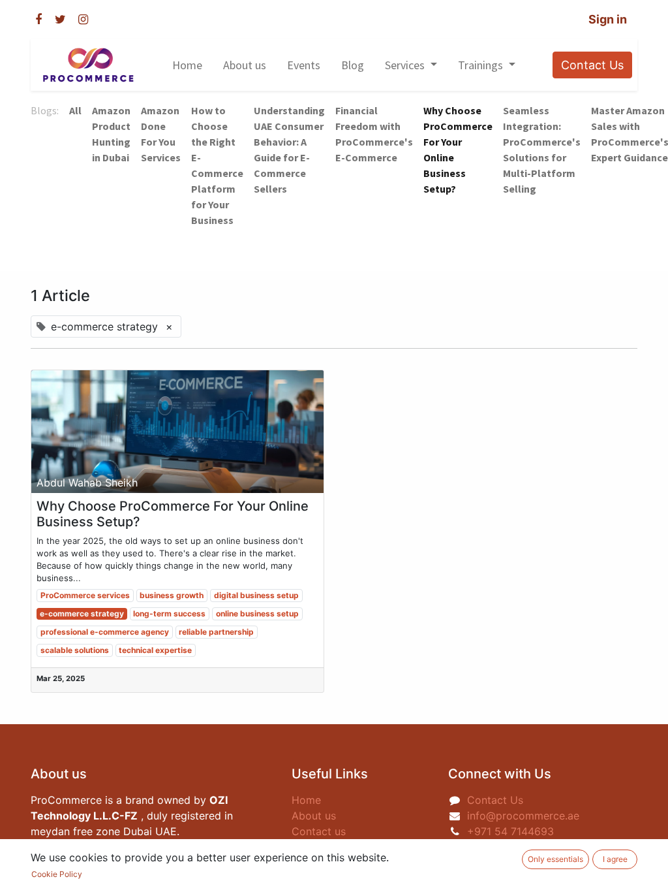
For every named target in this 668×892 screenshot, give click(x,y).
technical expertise (155, 650)
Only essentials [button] (555, 859)
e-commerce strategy (82, 613)
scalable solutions (74, 650)
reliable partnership (216, 632)
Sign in (607, 19)
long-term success (169, 613)
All (75, 110)
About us (314, 815)
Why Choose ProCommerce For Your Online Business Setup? (173, 514)
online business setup (257, 613)
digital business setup (256, 595)
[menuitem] (187, 65)
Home (306, 799)
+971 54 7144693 (512, 831)
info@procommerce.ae (523, 815)
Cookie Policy (56, 874)
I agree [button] (615, 859)
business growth (172, 595)
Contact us (319, 831)
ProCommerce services (85, 595)
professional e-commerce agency (104, 632)
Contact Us (592, 65)
